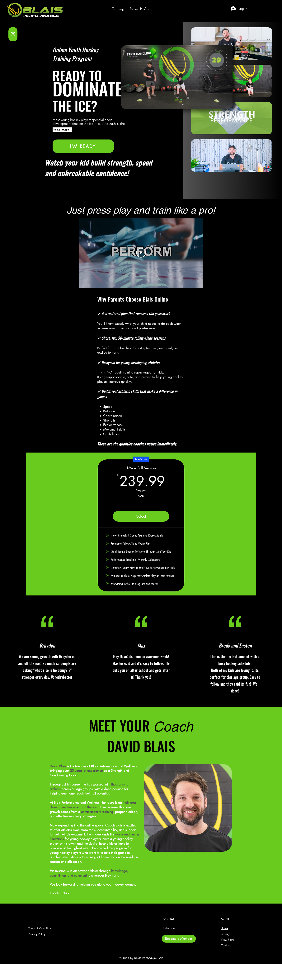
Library (225, 934)
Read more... (62, 130)
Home (224, 928)
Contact (226, 945)
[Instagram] (13, 34)
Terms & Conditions (40, 928)
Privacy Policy (36, 934)
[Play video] (141, 253)
